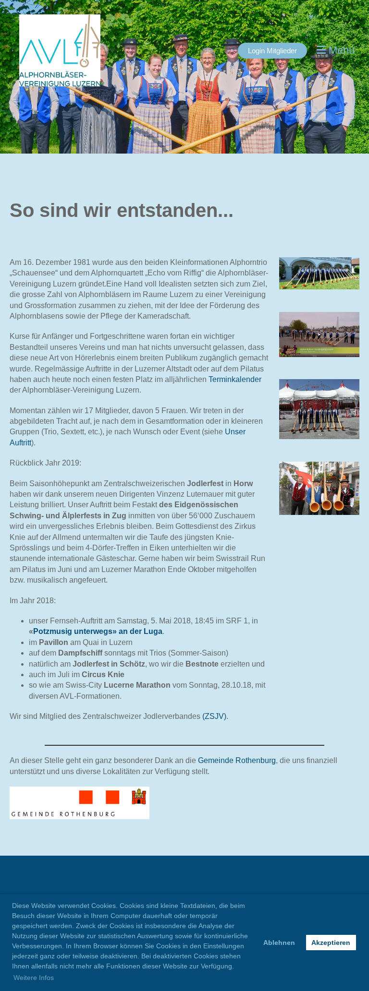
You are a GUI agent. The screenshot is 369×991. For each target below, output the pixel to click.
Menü (340, 50)
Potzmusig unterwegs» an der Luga (97, 631)
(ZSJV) (214, 716)
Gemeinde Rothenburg (237, 760)
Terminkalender (235, 379)
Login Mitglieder (272, 51)
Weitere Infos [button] (33, 977)
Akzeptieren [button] (330, 942)
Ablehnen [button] (279, 942)
